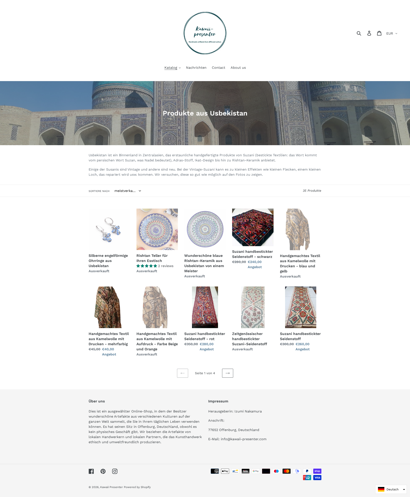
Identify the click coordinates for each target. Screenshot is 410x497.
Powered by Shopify (137, 487)
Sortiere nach (99, 191)
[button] (391, 489)
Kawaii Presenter (111, 487)
